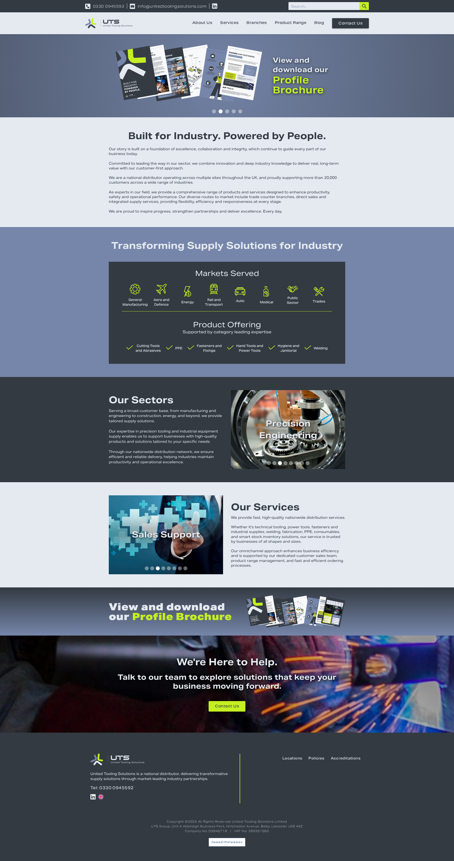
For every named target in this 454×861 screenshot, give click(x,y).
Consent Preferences (227, 842)
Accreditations (345, 758)
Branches (256, 23)
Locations (292, 758)
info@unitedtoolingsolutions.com (172, 6)
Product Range (290, 23)
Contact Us (350, 24)
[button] (214, 111)
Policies (316, 758)
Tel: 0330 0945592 (112, 787)
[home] (108, 23)
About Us (202, 23)
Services (229, 23)
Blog (319, 23)
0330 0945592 (108, 6)
